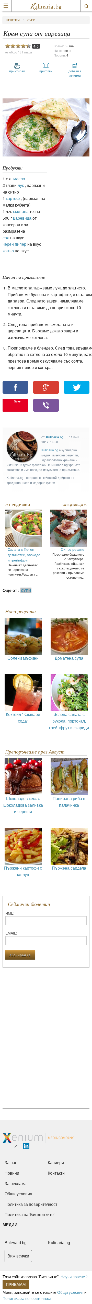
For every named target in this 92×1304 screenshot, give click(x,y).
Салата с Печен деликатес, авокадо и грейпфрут (24, 555)
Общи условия (70, 1292)
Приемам (16, 1284)
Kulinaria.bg (54, 437)
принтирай (17, 71)
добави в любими (74, 73)
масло (19, 179)
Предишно (17, 504)
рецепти (13, 20)
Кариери (56, 1163)
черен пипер (14, 244)
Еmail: (11, 933)
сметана (21, 211)
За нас (11, 1163)
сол (6, 238)
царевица (22, 218)
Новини (12, 1173)
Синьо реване (72, 549)
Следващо (74, 504)
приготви (45, 71)
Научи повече (73, 1276)
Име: (9, 913)
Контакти (56, 1173)
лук (21, 185)
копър (8, 251)
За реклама (16, 1184)
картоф (13, 198)
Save (17, 401)
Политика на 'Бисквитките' (29, 1214)
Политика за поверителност (27, 1298)
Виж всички (18, 1256)
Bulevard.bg (16, 1243)
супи (31, 20)
